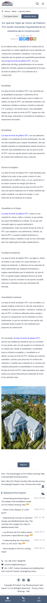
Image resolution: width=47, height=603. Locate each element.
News (14, 11)
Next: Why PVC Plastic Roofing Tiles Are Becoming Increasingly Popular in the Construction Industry (22, 483)
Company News (11, 16)
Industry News (24, 11)
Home (7, 11)
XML (28, 591)
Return (23, 464)
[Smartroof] (7, 7)
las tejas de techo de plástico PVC (18, 61)
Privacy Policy (38, 588)
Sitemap (21, 591)
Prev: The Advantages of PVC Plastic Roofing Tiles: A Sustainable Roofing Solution (23, 475)
